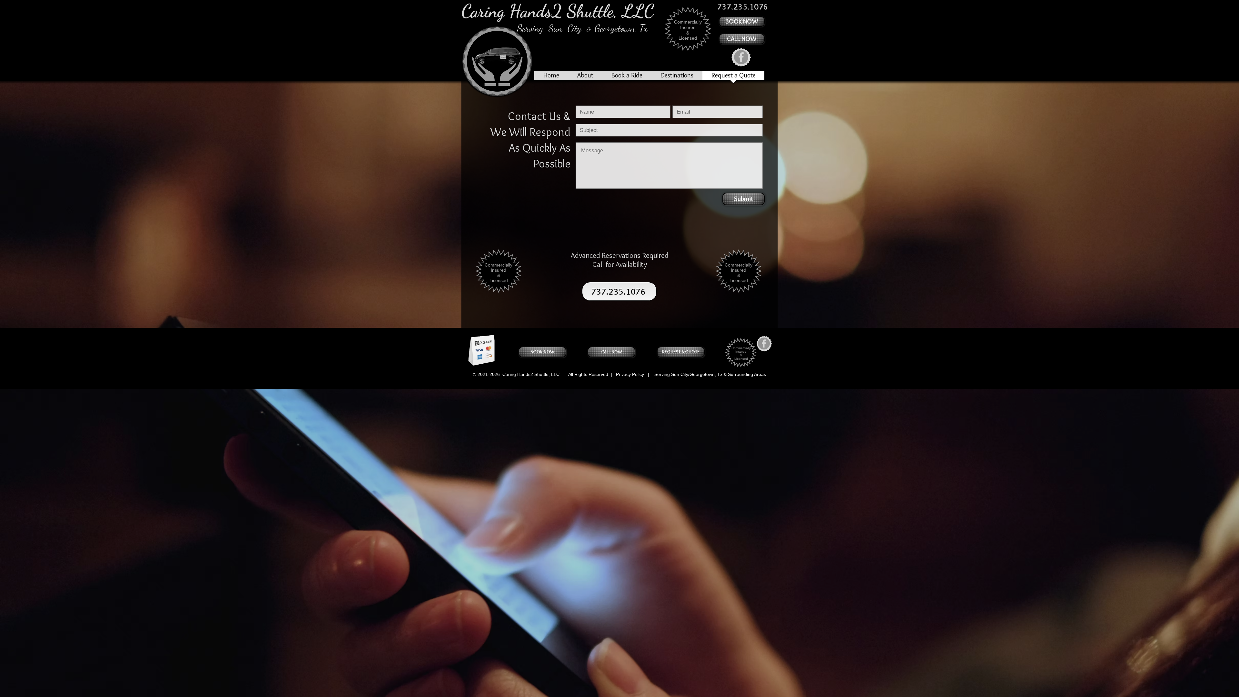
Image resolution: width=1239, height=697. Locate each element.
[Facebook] (741, 57)
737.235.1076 (618, 291)
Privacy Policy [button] (629, 374)
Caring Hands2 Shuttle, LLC (557, 11)
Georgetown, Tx (620, 28)
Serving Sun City (552, 28)
